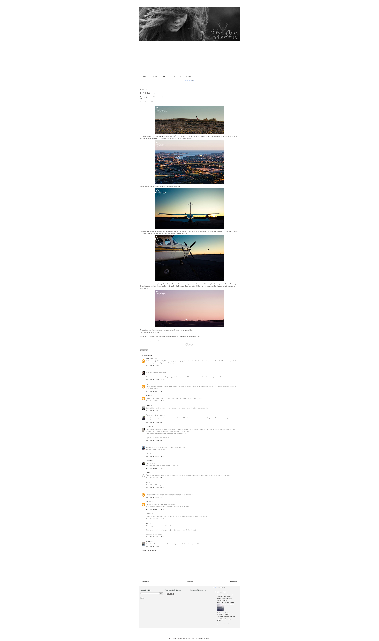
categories (177, 76)
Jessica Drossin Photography (225, 602)
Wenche (148, 541)
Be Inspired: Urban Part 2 (223, 614)
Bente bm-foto (150, 358)
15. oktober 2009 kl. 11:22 (155, 519)
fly (146, 97)
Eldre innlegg (233, 581)
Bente (161, 136)
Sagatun (148, 460)
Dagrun (148, 405)
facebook (223, 587)
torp (141, 98)
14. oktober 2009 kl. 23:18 (155, 401)
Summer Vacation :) (229, 604)
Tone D (148, 482)
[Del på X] (145, 350)
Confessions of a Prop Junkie (225, 613)
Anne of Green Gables (222, 600)
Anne (147, 472)
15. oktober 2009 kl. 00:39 (155, 456)
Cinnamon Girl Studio (203, 638)
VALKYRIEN (149, 427)
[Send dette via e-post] (141, 350)
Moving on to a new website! (224, 596)
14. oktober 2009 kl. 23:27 (155, 410)
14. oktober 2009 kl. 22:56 (155, 379)
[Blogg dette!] (143, 350)
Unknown (148, 492)
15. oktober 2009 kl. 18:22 (155, 536)
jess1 (147, 523)
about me (155, 76)
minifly (162, 97)
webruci (148, 445)
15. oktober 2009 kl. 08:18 (155, 487)
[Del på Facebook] (147, 350)
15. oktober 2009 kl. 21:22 (155, 546)
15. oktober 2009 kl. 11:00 (155, 509)
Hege (147, 370)
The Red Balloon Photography (225, 595)
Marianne (148, 501)
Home (144, 76)
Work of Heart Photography (224, 598)
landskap (150, 97)
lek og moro (156, 97)
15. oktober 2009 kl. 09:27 (155, 497)
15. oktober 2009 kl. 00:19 (155, 440)
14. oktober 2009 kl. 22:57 (155, 391)
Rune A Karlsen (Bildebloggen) (154, 415)
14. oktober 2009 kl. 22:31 (155, 365)
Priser (165, 76)
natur (165, 97)
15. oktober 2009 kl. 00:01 (155, 422)
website (188, 76)
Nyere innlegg (145, 581)
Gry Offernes (149, 384)
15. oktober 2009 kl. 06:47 (155, 478)
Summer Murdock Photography (226, 616)
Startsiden (190, 581)
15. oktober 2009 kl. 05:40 (155, 468)
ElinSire (148, 395)
